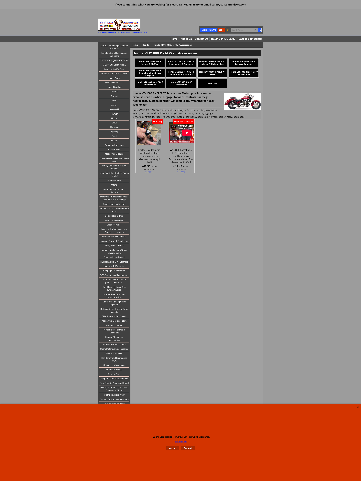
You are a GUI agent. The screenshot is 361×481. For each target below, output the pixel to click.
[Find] (259, 30)
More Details (181, 441)
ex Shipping (149, 172)
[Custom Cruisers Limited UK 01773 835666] (119, 25)
